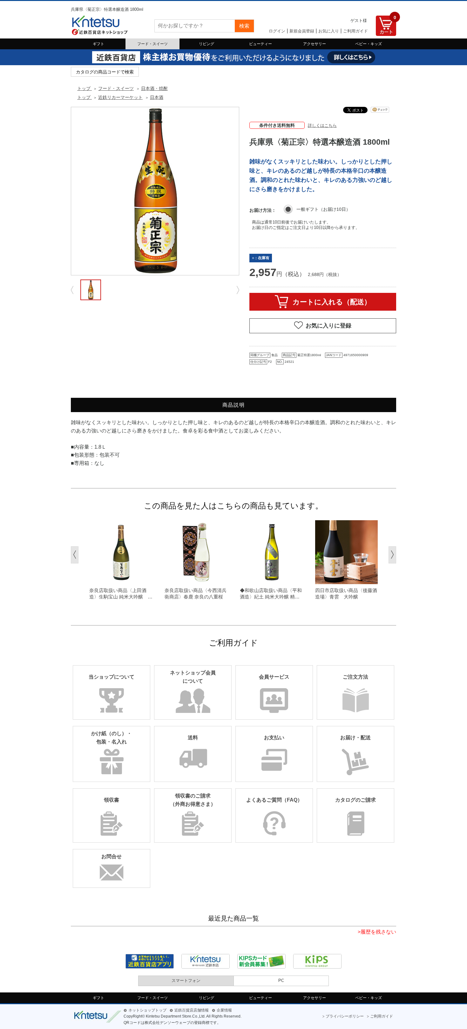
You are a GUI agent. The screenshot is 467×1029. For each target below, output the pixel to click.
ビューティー (260, 44)
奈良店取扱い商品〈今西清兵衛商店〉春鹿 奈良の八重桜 (196, 593)
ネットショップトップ (147, 1010)
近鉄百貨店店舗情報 (191, 1010)
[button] (74, 554)
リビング (206, 44)
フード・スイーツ (152, 44)
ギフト (98, 44)
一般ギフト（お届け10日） (323, 209)
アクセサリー (314, 44)
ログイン (277, 31)
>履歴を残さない (377, 932)
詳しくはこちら (322, 125)
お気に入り (328, 31)
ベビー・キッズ (368, 44)
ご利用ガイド (355, 31)
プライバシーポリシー (345, 1016)
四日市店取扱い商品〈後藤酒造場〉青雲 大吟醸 (346, 593)
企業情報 (224, 1010)
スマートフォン (186, 980)
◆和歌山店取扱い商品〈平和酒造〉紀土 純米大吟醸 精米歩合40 (271, 594)
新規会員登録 (301, 31)
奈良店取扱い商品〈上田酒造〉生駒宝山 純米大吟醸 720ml (118, 594)
